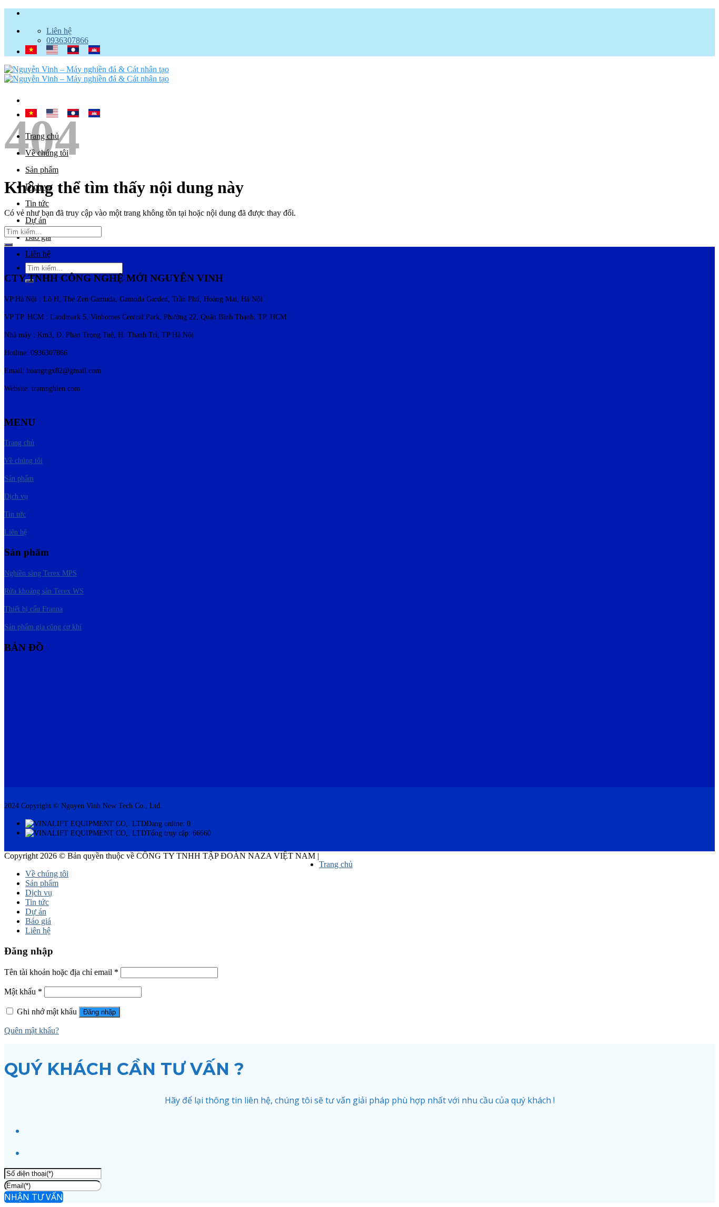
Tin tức (37, 203)
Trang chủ (336, 864)
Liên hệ (38, 253)
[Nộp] (8, 244)
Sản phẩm (41, 169)
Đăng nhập (99, 1012)
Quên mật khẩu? (31, 1030)
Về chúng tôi (46, 873)
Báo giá (38, 921)
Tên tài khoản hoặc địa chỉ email (61, 972)
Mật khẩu (23, 991)
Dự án (35, 220)
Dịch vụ (38, 892)
